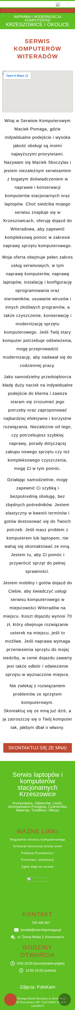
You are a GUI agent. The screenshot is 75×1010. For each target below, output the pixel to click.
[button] (67, 3)
